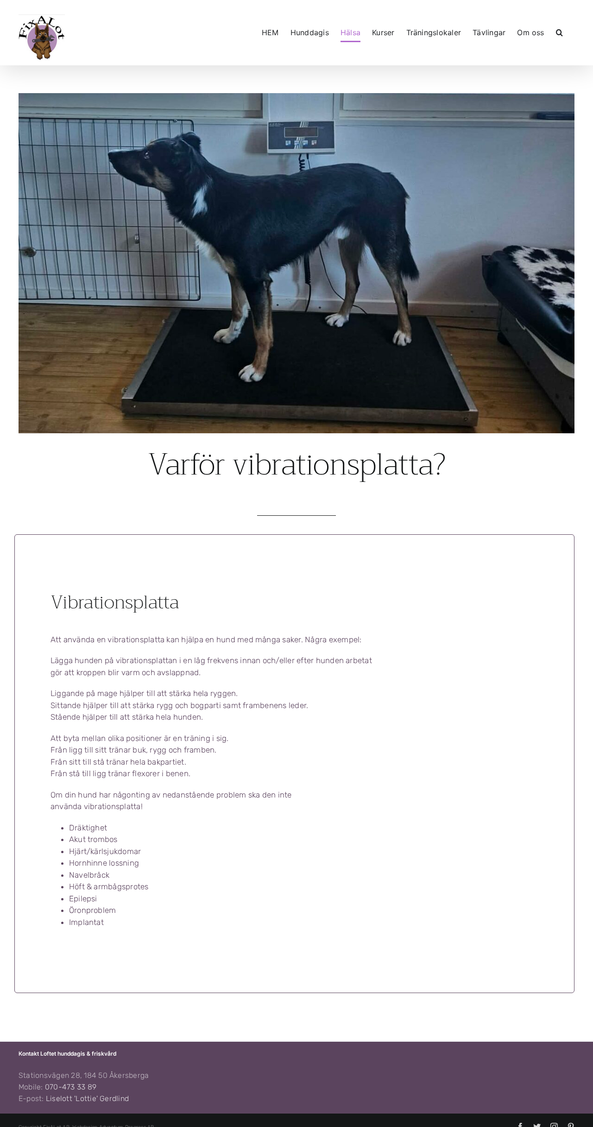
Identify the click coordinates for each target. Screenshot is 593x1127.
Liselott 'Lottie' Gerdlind (87, 1098)
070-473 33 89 (70, 1087)
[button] (559, 32)
